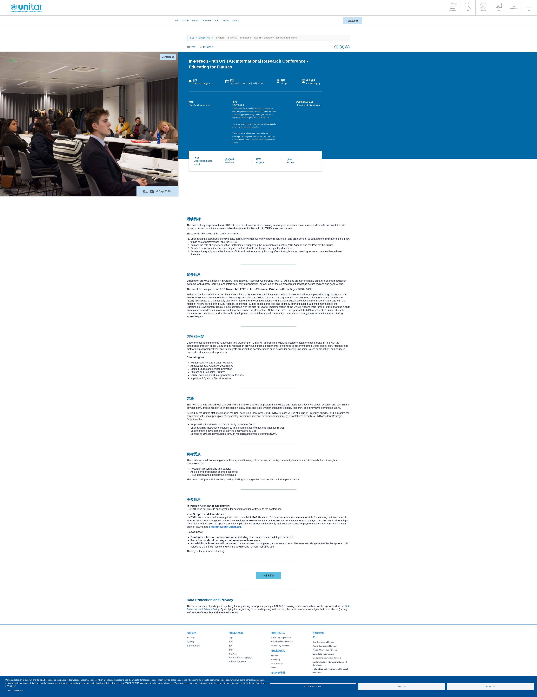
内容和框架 (207, 20)
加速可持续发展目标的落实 (240, 658)
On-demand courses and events (327, 658)
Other (273, 668)
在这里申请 (352, 20)
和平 (231, 638)
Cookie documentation (14, 690)
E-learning (275, 660)
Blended (274, 656)
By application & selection (282, 642)
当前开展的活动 (193, 646)
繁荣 (231, 650)
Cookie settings (312, 687)
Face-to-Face (277, 664)
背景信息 (195, 20)
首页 (191, 38)
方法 (216, 20)
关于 (176, 20)
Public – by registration (281, 638)
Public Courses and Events (324, 646)
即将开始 (191, 638)
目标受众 (225, 20)
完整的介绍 (204, 38)
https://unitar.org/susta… (201, 105)
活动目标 (185, 20)
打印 (193, 47)
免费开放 (191, 642)
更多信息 (235, 20)
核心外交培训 (278, 672)
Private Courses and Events (325, 650)
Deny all (401, 687)
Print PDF (208, 47)
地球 (231, 646)
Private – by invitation (280, 646)
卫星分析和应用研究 (237, 661)
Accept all (490, 687)
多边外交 (232, 654)
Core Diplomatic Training (323, 654)
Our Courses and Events (323, 642)
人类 (231, 642)
